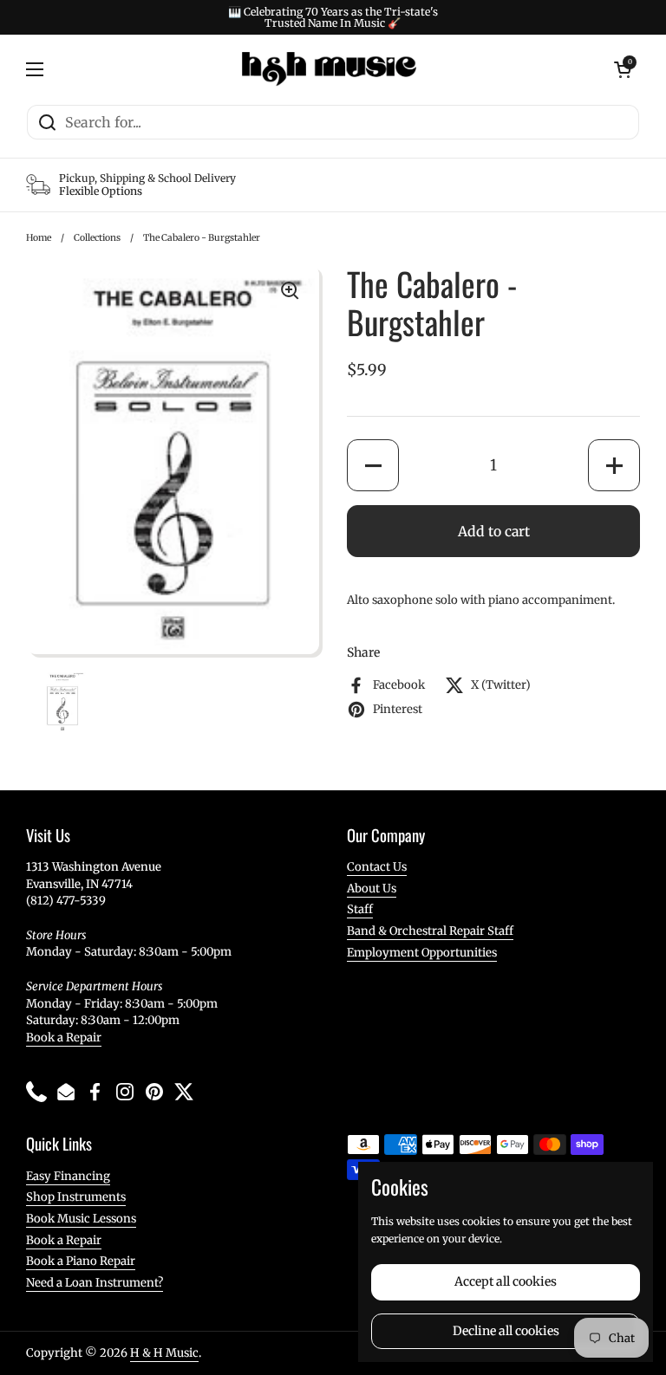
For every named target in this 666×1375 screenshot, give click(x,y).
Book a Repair (63, 1037)
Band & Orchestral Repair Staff (430, 931)
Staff (360, 909)
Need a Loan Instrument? (94, 1282)
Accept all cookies (505, 1281)
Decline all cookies (506, 1331)
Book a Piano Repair (80, 1261)
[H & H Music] (329, 69)
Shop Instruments (76, 1197)
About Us (371, 888)
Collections (97, 237)
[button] (373, 465)
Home (38, 237)
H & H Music (164, 1353)
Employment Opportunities (422, 952)
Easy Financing (68, 1176)
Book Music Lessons (81, 1218)
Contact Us (377, 866)
